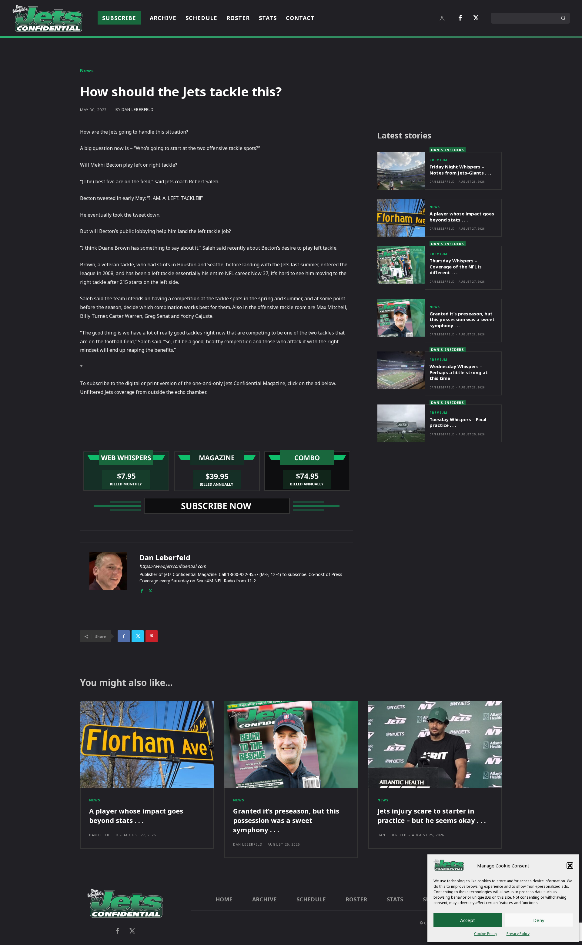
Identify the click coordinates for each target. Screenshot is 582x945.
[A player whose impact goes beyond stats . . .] (401, 218)
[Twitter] (476, 18)
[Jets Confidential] (47, 18)
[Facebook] (460, 18)
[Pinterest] (152, 636)
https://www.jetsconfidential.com (172, 566)
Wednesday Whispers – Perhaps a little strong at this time (459, 372)
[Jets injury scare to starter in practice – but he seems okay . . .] (435, 744)
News (87, 70)
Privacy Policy (518, 933)
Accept (467, 920)
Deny (538, 920)
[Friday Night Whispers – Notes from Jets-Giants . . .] (401, 171)
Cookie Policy (485, 933)
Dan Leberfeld (138, 109)
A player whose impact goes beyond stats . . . (462, 217)
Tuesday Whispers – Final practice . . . (458, 422)
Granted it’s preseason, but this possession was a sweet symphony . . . (462, 319)
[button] (570, 866)
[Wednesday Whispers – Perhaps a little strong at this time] (401, 370)
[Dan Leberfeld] (108, 573)
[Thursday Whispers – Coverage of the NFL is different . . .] (401, 265)
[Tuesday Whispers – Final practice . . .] (401, 423)
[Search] (563, 18)
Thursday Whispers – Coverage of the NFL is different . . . (456, 266)
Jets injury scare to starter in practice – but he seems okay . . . (431, 815)
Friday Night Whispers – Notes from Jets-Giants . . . (460, 170)
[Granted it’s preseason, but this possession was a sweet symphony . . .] (401, 318)
